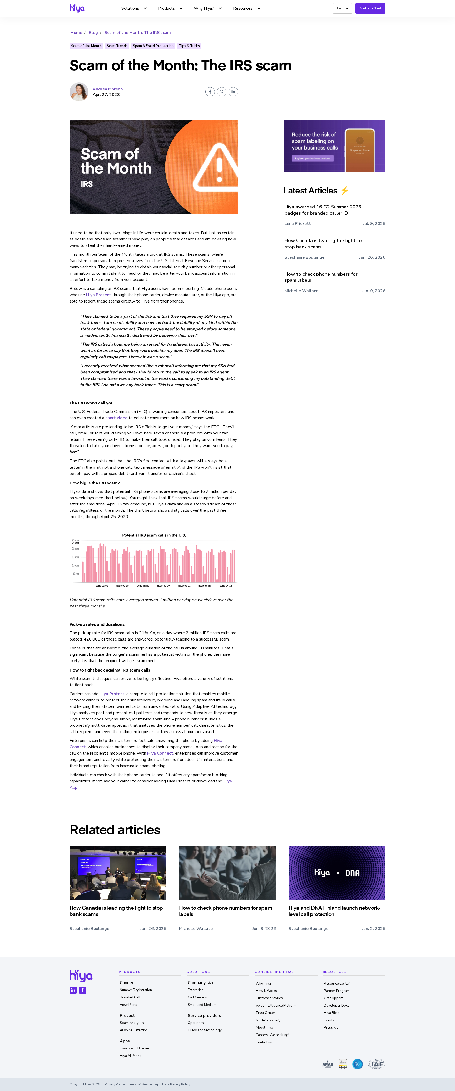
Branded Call (130, 997)
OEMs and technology (205, 1030)
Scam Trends (117, 46)
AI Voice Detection (134, 1030)
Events (329, 1020)
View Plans (128, 1004)
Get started (370, 8)
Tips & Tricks (189, 46)
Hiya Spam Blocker (134, 1048)
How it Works (266, 990)
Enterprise (196, 990)
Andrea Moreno (108, 89)
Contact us (264, 1042)
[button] (134, 8)
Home (76, 32)
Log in (342, 8)
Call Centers (197, 997)
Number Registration (136, 990)
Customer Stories (269, 998)
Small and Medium (202, 1004)
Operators (196, 1023)
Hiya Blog (331, 1013)
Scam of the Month (86, 46)
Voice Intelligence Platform (276, 1005)
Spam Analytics (132, 1023)
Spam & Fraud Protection (153, 46)
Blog (93, 32)
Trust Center (265, 1013)
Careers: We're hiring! (272, 1035)
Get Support (333, 998)
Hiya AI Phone (130, 1055)
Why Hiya (263, 983)
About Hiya (264, 1027)
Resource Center (337, 983)
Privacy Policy (115, 1084)
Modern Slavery (268, 1020)
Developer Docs (336, 1005)
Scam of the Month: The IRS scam (138, 32)
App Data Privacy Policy (172, 1084)
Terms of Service (140, 1084)
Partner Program (337, 990)
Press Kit (331, 1027)
